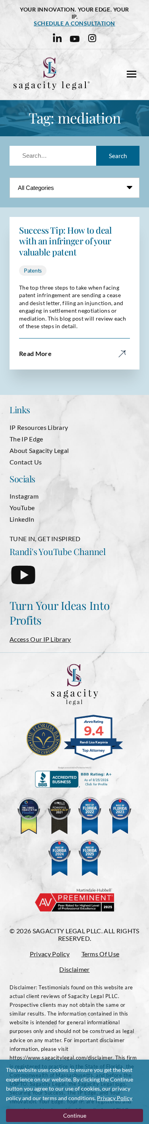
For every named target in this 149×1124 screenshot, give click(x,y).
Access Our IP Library (40, 639)
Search (118, 155)
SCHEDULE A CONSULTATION (74, 23)
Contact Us (26, 462)
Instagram (24, 496)
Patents (33, 270)
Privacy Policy (50, 954)
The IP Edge (26, 439)
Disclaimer (74, 969)
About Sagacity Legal (39, 450)
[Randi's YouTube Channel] (23, 581)
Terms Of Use (100, 954)
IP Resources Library (39, 427)
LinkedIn (22, 519)
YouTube (22, 507)
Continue (74, 1115)
